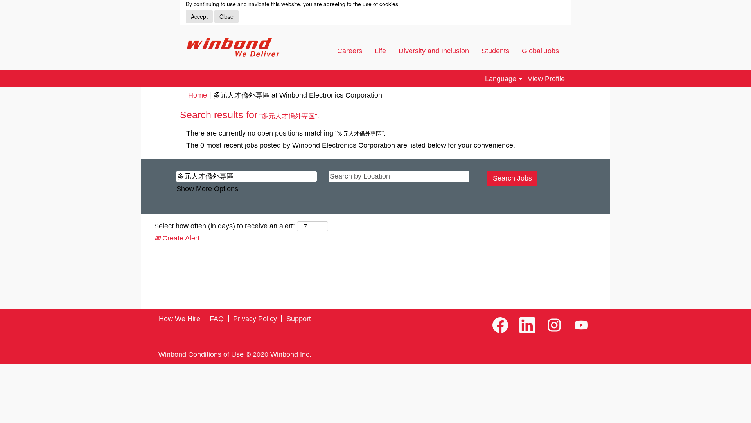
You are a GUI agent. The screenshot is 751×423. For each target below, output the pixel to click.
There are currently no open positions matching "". (286, 133)
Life (380, 51)
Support (298, 319)
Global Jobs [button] (541, 51)
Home (197, 95)
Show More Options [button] (207, 189)
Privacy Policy (255, 319)
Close (226, 16)
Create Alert (179, 238)
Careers (349, 51)
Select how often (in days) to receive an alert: (224, 226)
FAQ (217, 319)
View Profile (546, 79)
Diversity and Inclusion (434, 51)
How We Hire (179, 319)
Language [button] (501, 79)
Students (495, 51)
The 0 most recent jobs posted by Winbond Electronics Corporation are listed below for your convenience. (350, 145)
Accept (199, 16)
